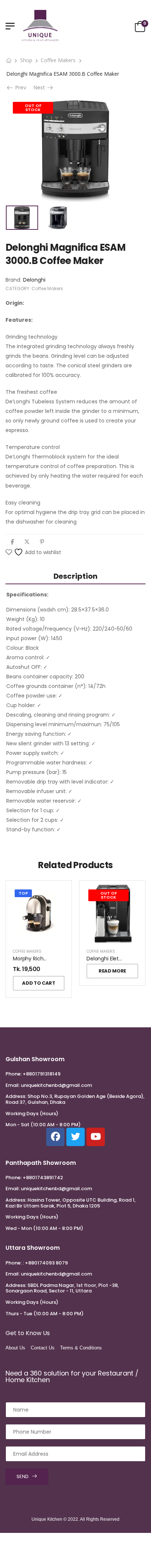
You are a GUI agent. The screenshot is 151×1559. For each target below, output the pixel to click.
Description (75, 576)
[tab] (75, 576)
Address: (15, 1096)
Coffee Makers (58, 60)
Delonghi (34, 279)
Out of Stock (33, 108)
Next (40, 87)
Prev (19, 87)
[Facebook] (12, 542)
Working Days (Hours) (31, 1114)
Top (23, 893)
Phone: (13, 1073)
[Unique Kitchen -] (40, 26)
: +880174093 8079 (45, 1262)
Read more (112, 970)
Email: (12, 1085)
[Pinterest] (42, 542)
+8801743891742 (43, 1177)
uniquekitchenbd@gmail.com (56, 1085)
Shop (26, 60)
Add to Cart (38, 983)
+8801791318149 (41, 1073)
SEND (22, 1476)
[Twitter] (27, 542)
